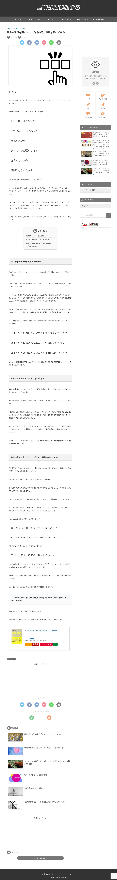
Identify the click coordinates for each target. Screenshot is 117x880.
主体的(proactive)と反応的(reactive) (38, 236)
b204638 (95, 72)
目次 (39, 231)
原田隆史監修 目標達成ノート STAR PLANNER (41, 630)
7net (55, 644)
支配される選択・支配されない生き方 (39, 239)
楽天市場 (35, 644)
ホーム (42, 874)
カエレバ (32, 638)
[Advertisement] (40, 678)
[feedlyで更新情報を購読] (31, 717)
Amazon (28, 644)
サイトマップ (73, 874)
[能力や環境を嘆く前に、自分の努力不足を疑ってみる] (36, 42)
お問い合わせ (49, 874)
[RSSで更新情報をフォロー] (49, 717)
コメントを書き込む (40, 858)
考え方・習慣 (12, 659)
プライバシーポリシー (61, 874)
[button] (108, 215)
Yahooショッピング (46, 644)
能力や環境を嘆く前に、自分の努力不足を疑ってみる (39, 244)
